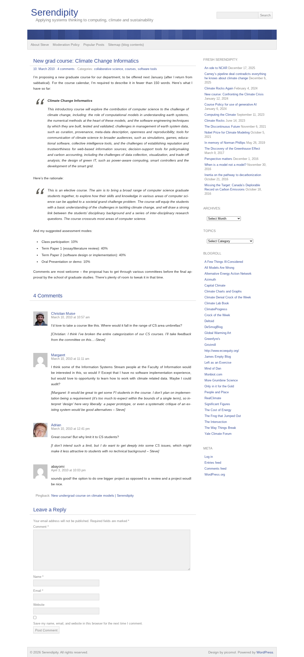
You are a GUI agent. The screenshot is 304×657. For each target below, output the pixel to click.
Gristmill (210, 345)
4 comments (66, 69)
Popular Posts (93, 44)
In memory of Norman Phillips (224, 142)
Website (38, 604)
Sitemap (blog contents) (126, 44)
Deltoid (209, 321)
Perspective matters (218, 159)
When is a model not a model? (225, 165)
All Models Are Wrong (219, 267)
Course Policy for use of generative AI (230, 104)
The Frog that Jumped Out (222, 416)
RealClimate (212, 398)
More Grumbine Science (221, 380)
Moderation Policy (66, 44)
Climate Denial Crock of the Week (227, 297)
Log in (208, 456)
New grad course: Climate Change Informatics (86, 61)
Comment (41, 526)
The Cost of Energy (217, 410)
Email (38, 590)
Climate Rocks (214, 120)
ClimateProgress (215, 309)
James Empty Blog (217, 356)
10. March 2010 (44, 69)
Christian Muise (63, 313)
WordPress (264, 652)
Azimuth (210, 279)
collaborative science (108, 69)
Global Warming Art (217, 333)
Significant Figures (217, 404)
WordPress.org (214, 474)
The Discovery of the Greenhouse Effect (232, 148)
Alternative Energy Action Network (228, 273)
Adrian (56, 425)
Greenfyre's (212, 339)
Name (38, 576)
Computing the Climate (220, 114)
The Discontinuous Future (222, 126)
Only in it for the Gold (219, 386)
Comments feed (215, 468)
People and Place (216, 392)
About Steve (40, 44)
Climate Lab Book (216, 303)
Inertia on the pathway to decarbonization (232, 175)
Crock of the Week (217, 315)
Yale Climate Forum (218, 433)
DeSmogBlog (213, 327)
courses (130, 69)
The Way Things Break (220, 428)
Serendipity (54, 12)
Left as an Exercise (217, 362)
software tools (147, 69)
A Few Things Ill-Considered (223, 262)
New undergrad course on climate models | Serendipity (92, 495)
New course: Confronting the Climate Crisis (234, 94)
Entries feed (212, 462)
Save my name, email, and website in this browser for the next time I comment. (88, 623)
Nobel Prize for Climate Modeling (227, 132)
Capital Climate (214, 285)
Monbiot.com (213, 374)
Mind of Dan (212, 368)
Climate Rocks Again (218, 88)
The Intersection (215, 422)
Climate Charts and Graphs (223, 291)
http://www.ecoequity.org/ (221, 350)
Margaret (58, 355)
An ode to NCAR (215, 68)
